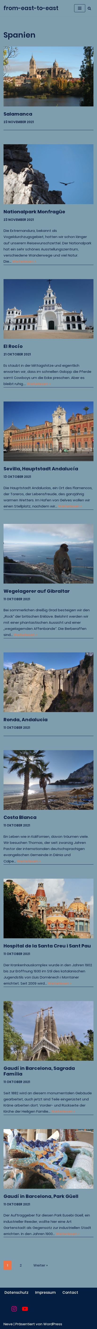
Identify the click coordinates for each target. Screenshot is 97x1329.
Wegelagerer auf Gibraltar (37, 591)
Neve (8, 1323)
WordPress (52, 1323)
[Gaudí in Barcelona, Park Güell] (48, 1159)
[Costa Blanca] (48, 780)
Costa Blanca (20, 817)
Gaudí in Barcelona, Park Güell (41, 1196)
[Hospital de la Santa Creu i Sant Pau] (48, 909)
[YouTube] (24, 1308)
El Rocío (13, 346)
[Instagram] (14, 1308)
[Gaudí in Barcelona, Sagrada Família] (48, 1031)
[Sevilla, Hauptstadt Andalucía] (48, 431)
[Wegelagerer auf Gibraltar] (48, 554)
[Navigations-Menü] (79, 8)
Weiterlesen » (24, 261)
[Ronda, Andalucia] (48, 682)
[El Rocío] (48, 309)
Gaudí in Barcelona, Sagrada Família (39, 1071)
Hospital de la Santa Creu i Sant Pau (47, 946)
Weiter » (40, 1265)
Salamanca (18, 114)
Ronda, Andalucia (26, 719)
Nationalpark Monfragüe (34, 211)
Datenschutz (16, 1292)
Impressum (45, 1292)
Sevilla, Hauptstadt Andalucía (41, 468)
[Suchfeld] (89, 8)
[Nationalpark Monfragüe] (48, 174)
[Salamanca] (48, 76)
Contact (70, 1292)
